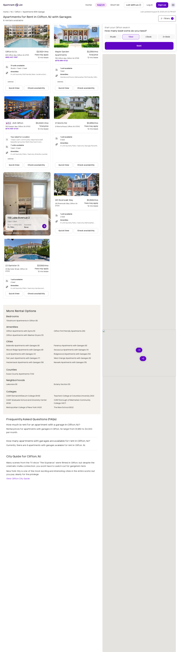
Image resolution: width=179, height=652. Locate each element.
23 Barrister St (12, 265)
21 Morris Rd (61, 123)
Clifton (18, 12)
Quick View (14, 88)
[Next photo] (47, 36)
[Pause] (47, 176)
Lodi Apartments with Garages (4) (21, 354)
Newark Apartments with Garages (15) (70, 362)
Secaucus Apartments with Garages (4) (71, 350)
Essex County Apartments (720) (20, 374)
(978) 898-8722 (61, 60)
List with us (134, 6)
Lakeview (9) (11, 384)
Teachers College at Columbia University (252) (74, 396)
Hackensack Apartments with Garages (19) (25, 362)
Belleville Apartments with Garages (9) (23, 346)
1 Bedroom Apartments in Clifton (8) (22, 321)
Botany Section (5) (62, 384)
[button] (139, 350)
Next (139, 46)
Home (6, 12)
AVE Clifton (17, 123)
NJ (12, 12)
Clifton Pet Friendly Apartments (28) (69, 331)
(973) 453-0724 (11, 129)
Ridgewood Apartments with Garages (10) (72, 354)
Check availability (36, 88)
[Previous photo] (6, 36)
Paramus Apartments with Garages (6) (70, 346)
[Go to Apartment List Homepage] (13, 5)
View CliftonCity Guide (18, 478)
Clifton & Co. (11, 52)
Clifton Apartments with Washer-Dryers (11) (25, 335)
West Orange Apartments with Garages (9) (72, 358)
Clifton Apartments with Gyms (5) (20, 331)
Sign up (162, 5)
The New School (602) (64, 407)
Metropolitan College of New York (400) (24, 407)
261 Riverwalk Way (64, 200)
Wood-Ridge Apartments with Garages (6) (24, 350)
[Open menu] (173, 5)
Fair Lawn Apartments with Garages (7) (23, 358)
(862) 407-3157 (11, 57)
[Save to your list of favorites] (44, 29)
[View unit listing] (44, 226)
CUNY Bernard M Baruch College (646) (23, 396)
